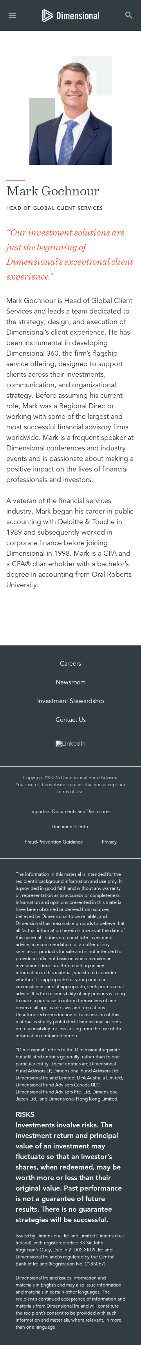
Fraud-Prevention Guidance (54, 842)
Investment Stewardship (70, 701)
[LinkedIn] (70, 745)
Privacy (109, 842)
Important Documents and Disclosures (70, 812)
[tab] (70, 15)
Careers (70, 664)
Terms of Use (69, 792)
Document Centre (71, 827)
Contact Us (71, 720)
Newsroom (71, 683)
